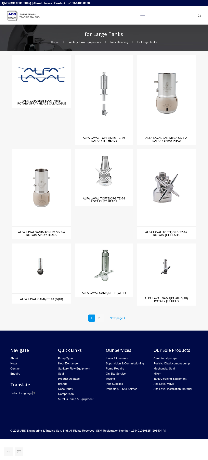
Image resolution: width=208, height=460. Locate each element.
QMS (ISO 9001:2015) (16, 3)
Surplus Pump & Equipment (75, 399)
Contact (59, 3)
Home (55, 42)
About (37, 3)
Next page (116, 318)
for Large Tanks (147, 42)
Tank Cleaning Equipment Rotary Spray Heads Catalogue (41, 102)
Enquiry (15, 373)
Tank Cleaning (119, 42)
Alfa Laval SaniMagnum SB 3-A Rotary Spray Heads (41, 233)
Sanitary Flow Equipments (84, 42)
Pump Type (65, 358)
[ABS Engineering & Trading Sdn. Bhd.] (23, 15)
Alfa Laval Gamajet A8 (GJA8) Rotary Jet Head (166, 299)
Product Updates (69, 378)
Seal (61, 373)
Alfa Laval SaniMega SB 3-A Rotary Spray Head (166, 139)
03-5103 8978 (81, 3)
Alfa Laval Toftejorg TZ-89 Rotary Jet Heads (104, 139)
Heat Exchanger (68, 363)
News (48, 3)
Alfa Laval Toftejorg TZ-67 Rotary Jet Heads (166, 233)
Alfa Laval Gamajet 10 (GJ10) (41, 299)
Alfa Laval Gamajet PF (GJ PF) (104, 293)
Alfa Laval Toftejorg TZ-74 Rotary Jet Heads (104, 199)
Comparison (66, 393)
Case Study (65, 388)
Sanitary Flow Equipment (74, 368)
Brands (62, 383)
